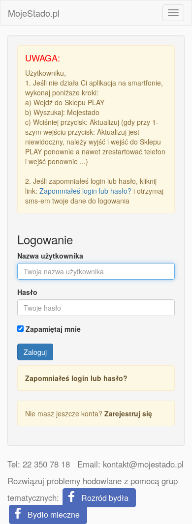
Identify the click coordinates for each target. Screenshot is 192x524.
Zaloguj (35, 352)
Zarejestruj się (128, 413)
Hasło (27, 292)
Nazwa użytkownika (50, 256)
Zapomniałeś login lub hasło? (85, 191)
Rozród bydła (104, 497)
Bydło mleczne (54, 514)
